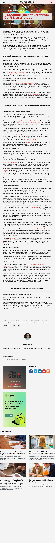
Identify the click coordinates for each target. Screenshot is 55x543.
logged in (12, 359)
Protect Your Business (9, 10)
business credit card (15, 320)
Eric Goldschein (27, 344)
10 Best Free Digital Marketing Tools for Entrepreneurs (30, 105)
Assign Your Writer (23, 347)
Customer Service (34, 320)
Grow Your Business (9, 7)
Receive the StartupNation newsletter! (30, 288)
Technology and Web (9, 325)
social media (44, 322)
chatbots (25, 320)
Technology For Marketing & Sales (25, 10)
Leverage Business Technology (23, 7)
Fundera (37, 347)
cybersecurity (44, 320)
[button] (4, 2)
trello (19, 325)
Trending (37, 10)
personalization (8, 322)
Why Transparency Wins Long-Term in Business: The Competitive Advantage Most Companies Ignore (12, 482)
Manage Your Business (38, 7)
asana (5, 320)
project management (20, 322)
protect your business (33, 322)
